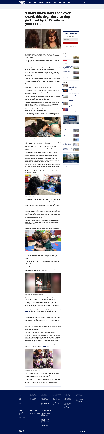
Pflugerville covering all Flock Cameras (67, 139)
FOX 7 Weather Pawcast (80, 395)
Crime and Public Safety (23, 400)
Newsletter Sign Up (67, 398)
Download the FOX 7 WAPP (79, 397)
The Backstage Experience (46, 404)
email (84, 431)
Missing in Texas (56, 402)
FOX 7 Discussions (56, 403)
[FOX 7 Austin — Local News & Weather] (22, 2)
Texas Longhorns (22, 412)
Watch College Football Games (45, 414)
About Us (66, 394)
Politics (20, 399)
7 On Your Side (55, 396)
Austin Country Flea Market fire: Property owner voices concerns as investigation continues (73, 98)
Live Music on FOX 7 (33, 399)
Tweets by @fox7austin (67, 166)
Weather (78, 394)
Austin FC (20, 413)
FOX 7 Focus (55, 398)
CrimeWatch (55, 395)
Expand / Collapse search (84, 2)
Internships (66, 402)
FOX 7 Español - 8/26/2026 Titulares (67, 130)
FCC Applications (67, 406)
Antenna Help (66, 407)
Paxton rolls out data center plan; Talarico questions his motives (73, 86)
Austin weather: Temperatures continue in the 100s (67, 135)
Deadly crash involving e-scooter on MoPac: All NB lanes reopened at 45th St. (67, 72)
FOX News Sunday (22, 402)
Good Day (32, 394)
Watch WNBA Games (45, 424)
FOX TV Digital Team (35, 26)
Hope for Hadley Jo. (44, 346)
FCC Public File (66, 404)
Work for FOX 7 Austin (68, 400)
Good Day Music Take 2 (45, 403)
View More (76, 53)
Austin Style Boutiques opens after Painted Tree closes (68, 144)
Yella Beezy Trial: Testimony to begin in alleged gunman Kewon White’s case (67, 63)
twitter (78, 431)
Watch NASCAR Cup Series (46, 416)
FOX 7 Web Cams (79, 401)
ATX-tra (54, 404)
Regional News (33, 410)
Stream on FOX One (46, 410)
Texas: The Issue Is (56, 399)
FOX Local (43, 394)
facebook (76, 431)
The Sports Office (44, 399)
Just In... (64, 53)
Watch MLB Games (44, 415)
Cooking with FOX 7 (33, 398)
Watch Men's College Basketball (45, 420)
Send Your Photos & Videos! (79, 400)
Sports (20, 410)
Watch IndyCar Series (45, 418)
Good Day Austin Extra (45, 402)
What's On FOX (67, 395)
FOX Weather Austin (44, 400)
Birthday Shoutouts (33, 395)
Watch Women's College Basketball (45, 422)
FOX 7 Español (44, 398)
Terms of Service (71, 49)
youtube (82, 431)
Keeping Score (32, 396)
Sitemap (20, 403)
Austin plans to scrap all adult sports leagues (68, 149)
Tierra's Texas (43, 396)
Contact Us (66, 396)
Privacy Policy (71, 48)
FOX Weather (78, 402)
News (20, 394)
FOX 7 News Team (67, 399)
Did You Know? (78, 404)
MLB (19, 414)
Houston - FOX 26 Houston (35, 413)
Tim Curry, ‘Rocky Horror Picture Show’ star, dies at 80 (67, 56)
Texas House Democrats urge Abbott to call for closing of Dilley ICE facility (68, 77)
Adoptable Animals (33, 400)
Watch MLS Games (44, 425)
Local (20, 395)
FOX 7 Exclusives (57, 394)
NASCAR (20, 415)
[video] (76, 130)
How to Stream (44, 395)
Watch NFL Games (44, 412)
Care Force (55, 400)
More (68, 2)
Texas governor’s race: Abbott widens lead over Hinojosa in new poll (74, 110)
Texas (20, 398)
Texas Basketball (22, 417)
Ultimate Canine (47, 210)
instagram (80, 431)
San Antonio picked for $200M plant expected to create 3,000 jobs (68, 67)
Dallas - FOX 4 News (33, 412)
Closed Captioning (67, 403)
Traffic (20, 396)
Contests (31, 402)
